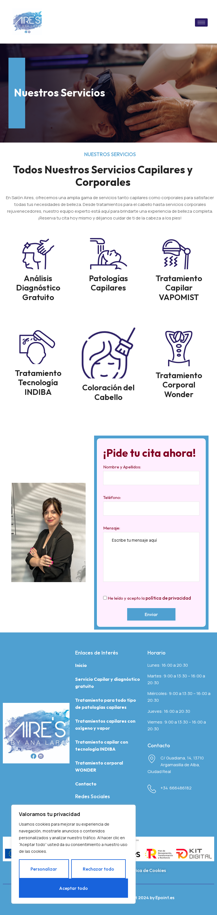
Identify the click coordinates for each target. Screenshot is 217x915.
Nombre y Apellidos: (122, 467)
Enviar (151, 614)
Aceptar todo (73, 888)
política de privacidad (168, 598)
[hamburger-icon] (201, 22)
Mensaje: (111, 528)
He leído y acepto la (149, 598)
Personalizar (44, 869)
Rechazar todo (98, 869)
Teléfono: (112, 497)
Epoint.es (164, 897)
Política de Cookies (146, 870)
